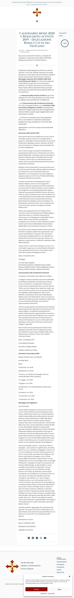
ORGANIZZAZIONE (62, 562)
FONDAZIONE (60, 567)
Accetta (36, 589)
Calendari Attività (24, 52)
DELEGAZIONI (60, 564)
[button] (69, 576)
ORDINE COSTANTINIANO (61, 558)
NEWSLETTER (60, 572)
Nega (59, 589)
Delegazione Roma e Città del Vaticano (37, 50)
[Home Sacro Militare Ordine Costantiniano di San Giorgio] (37, 12)
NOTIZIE (59, 570)
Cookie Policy (43, 593)
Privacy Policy (51, 593)
